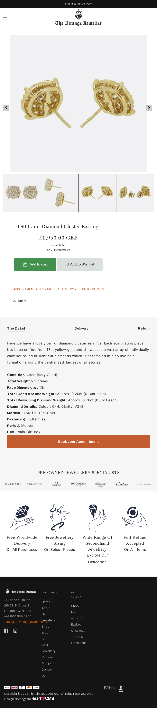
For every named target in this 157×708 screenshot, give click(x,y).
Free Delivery (60, 289)
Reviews (48, 657)
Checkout (78, 630)
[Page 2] (97, 193)
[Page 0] (22, 193)
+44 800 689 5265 (17, 616)
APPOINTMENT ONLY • (29, 289)
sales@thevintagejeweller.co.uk (26, 621)
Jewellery (48, 620)
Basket (76, 624)
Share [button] (22, 301)
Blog (45, 632)
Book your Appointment (78, 442)
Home (46, 602)
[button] (5, 17)
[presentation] (6, 108)
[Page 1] (60, 193)
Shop (45, 626)
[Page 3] (135, 193)
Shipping (48, 663)
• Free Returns (89, 289)
